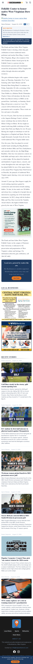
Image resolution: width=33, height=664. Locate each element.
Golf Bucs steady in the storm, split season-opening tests (14, 385)
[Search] (30, 2)
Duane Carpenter (6, 360)
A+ (28, 24)
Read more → (6, 36)
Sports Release (5, 449)
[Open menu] (3, 2)
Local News (8, 631)
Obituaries (25, 631)
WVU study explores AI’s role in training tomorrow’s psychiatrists (14, 601)
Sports (17, 631)
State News (16, 635)
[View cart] (27, 2)
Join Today (15, 661)
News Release (5, 577)
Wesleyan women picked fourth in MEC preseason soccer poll (16, 474)
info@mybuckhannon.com (20, 648)
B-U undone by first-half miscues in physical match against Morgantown (15, 430)
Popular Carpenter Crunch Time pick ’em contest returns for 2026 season (15, 559)
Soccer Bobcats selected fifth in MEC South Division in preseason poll (15, 516)
